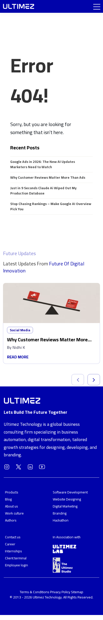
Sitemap (77, 592)
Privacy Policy (60, 592)
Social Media (20, 330)
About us (11, 506)
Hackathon (60, 520)
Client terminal (15, 558)
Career (10, 544)
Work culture (14, 513)
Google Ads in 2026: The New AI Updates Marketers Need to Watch (42, 164)
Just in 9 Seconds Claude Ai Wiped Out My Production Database (43, 190)
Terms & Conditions (35, 592)
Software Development (70, 492)
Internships (13, 551)
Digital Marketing (65, 506)
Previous (78, 379)
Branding (59, 513)
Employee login (16, 565)
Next (94, 379)
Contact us (12, 537)
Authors (10, 520)
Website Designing (67, 499)
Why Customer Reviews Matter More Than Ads (47, 177)
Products (11, 492)
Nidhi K (18, 347)
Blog (8, 499)
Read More (17, 357)
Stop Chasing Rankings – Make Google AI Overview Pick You (50, 206)
